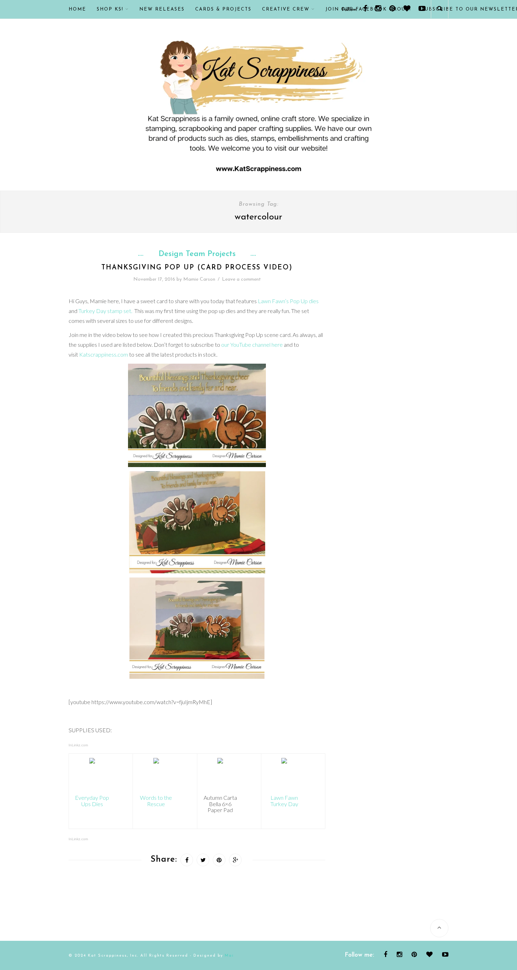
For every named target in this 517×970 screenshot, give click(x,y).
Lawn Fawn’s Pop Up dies (288, 301)
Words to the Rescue (156, 800)
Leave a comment (241, 279)
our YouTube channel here (252, 344)
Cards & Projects (223, 9)
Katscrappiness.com (103, 354)
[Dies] (92, 761)
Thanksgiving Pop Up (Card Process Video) (197, 267)
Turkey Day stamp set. (105, 310)
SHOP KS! (110, 9)
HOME (77, 9)
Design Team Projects (197, 254)
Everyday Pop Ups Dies (92, 800)
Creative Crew (285, 9)
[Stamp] (156, 761)
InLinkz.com (78, 745)
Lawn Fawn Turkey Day (284, 800)
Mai (229, 956)
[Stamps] (284, 761)
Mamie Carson (199, 279)
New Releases (162, 9)
